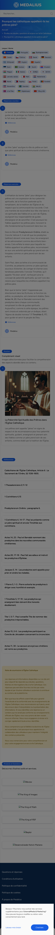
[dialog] (27, 919)
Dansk (35, 57)
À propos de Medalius (11, 899)
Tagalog (21, 81)
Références (12, 123)
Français (10, 52)
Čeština (22, 57)
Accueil (5, 30)
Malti (27, 77)
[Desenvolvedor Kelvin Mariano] (27, 845)
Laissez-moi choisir (13, 927)
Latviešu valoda (12, 77)
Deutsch (48, 57)
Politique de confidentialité (14, 886)
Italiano (22, 72)
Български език (42, 52)
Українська (25, 91)
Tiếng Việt (41, 91)
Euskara (21, 67)
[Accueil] (27, 5)
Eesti (9, 67)
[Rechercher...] (50, 13)
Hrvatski (47, 67)
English (24, 62)
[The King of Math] (27, 807)
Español (37, 62)
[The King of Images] (27, 794)
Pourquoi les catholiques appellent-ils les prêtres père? (26, 37)
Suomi (34, 67)
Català (9, 57)
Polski (34, 81)
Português (24, 52)
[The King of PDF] (27, 819)
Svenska (25, 86)
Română (47, 81)
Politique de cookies (11, 892)
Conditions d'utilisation (12, 879)
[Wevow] (27, 782)
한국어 (48, 72)
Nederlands (41, 77)
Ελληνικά (10, 62)
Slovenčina (11, 86)
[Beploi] (27, 832)
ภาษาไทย (10, 91)
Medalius (13, 132)
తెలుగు (38, 86)
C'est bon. (40, 927)
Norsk (9, 81)
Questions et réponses (12, 872)
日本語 (35, 72)
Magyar (9, 72)
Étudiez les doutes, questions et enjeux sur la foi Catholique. (28, 33)
